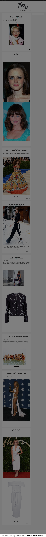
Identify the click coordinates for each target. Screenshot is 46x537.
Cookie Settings (30, 535)
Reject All (35, 535)
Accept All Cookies (40, 535)
